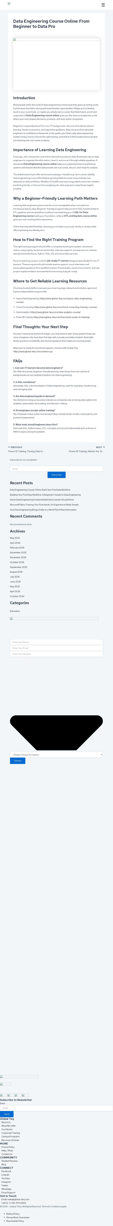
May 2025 (15, 586)
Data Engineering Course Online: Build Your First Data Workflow (40, 489)
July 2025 (15, 576)
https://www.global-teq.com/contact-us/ (33, 351)
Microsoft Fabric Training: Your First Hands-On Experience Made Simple (44, 504)
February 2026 (17, 547)
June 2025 (15, 581)
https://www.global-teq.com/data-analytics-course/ (55, 312)
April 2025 (15, 591)
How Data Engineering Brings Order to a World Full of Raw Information (43, 509)
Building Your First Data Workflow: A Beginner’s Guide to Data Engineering (45, 494)
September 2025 (18, 567)
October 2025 (17, 562)
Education (15, 611)
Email (2, 1103)
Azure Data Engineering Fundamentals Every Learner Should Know (42, 499)
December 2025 (18, 552)
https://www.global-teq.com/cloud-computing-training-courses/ (65, 307)
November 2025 (18, 557)
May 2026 (15, 537)
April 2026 (15, 542)
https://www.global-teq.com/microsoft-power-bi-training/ (61, 317)
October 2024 (17, 596)
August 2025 (16, 571)
